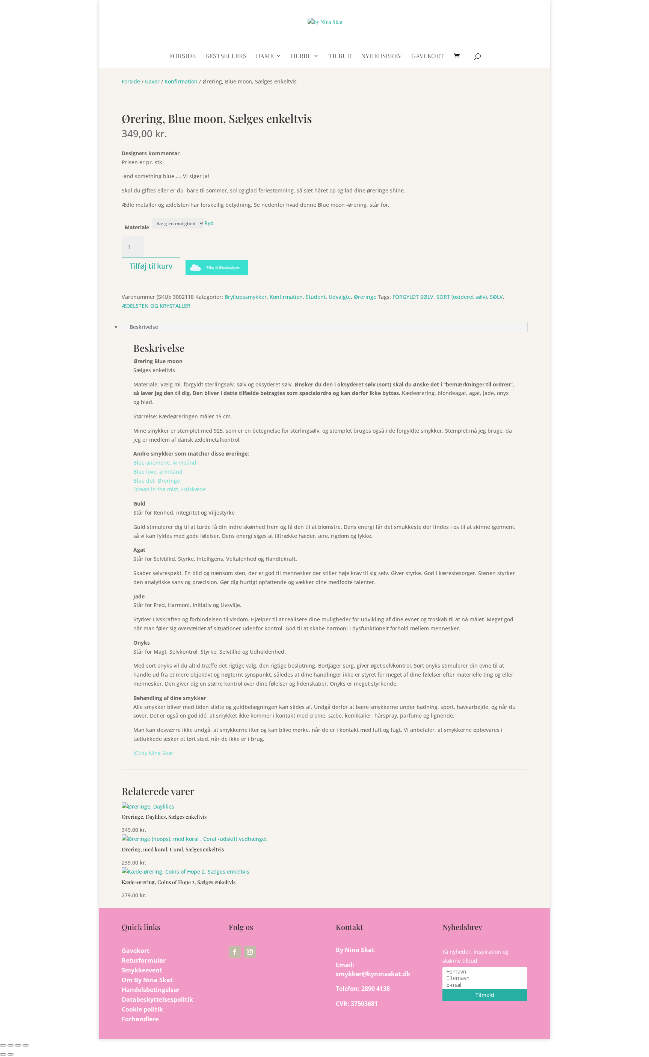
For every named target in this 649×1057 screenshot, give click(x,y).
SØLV (496, 296)
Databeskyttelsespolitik (157, 999)
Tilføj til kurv (151, 266)
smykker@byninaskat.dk (373, 974)
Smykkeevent (142, 970)
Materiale (137, 227)
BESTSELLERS (225, 56)
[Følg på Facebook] (235, 952)
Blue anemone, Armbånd (164, 462)
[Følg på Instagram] (250, 952)
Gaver (152, 81)
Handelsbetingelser (151, 990)
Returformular (144, 960)
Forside (131, 81)
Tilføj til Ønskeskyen (223, 267)
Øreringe (365, 296)
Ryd (209, 223)
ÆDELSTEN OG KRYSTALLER (156, 305)
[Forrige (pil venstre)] (3, 1054)
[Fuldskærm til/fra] (11, 1045)
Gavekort (135, 950)
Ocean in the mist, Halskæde (169, 489)
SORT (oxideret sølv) (461, 296)
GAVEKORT (427, 56)
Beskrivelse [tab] (144, 326)
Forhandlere (140, 1019)
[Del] (18, 1045)
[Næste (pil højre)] (11, 1054)
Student (316, 296)
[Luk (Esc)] (26, 1045)
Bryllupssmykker (246, 296)
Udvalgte (340, 296)
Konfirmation (181, 81)
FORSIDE (182, 56)
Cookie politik (142, 1009)
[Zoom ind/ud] (3, 1045)
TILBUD (340, 56)
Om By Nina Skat (147, 980)
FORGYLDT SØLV (412, 296)
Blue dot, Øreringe (156, 480)
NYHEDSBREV (381, 56)
